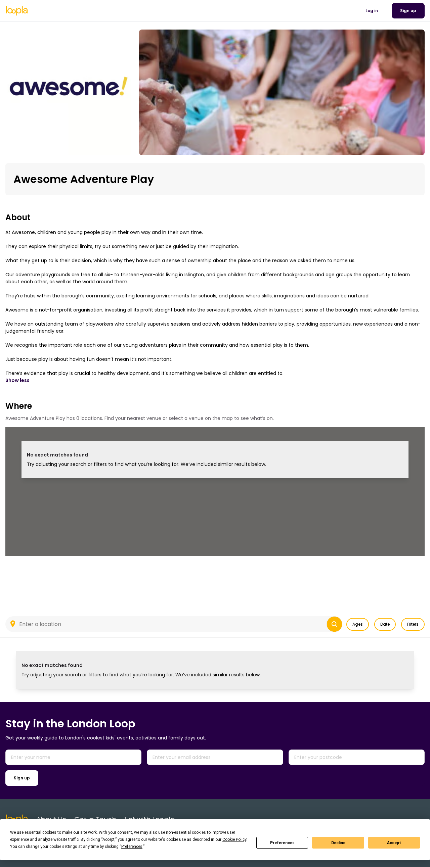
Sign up (22, 778)
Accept (394, 842)
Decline (338, 842)
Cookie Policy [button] (234, 839)
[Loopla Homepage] (16, 11)
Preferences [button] (131, 846)
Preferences (282, 842)
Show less (17, 380)
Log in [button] (372, 10)
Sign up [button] (408, 10)
